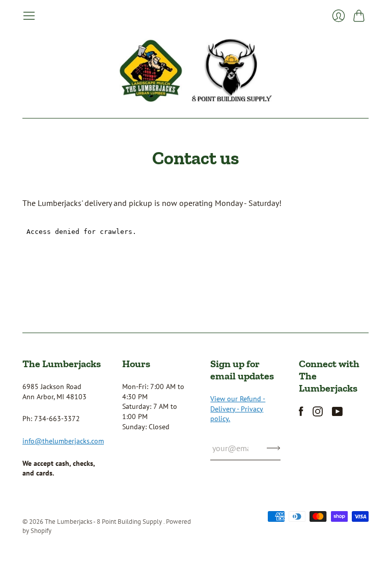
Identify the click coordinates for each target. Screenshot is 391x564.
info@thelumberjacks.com (63, 441)
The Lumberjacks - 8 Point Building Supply (104, 521)
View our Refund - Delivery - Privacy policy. (237, 408)
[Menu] (29, 15)
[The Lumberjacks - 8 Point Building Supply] (195, 70)
